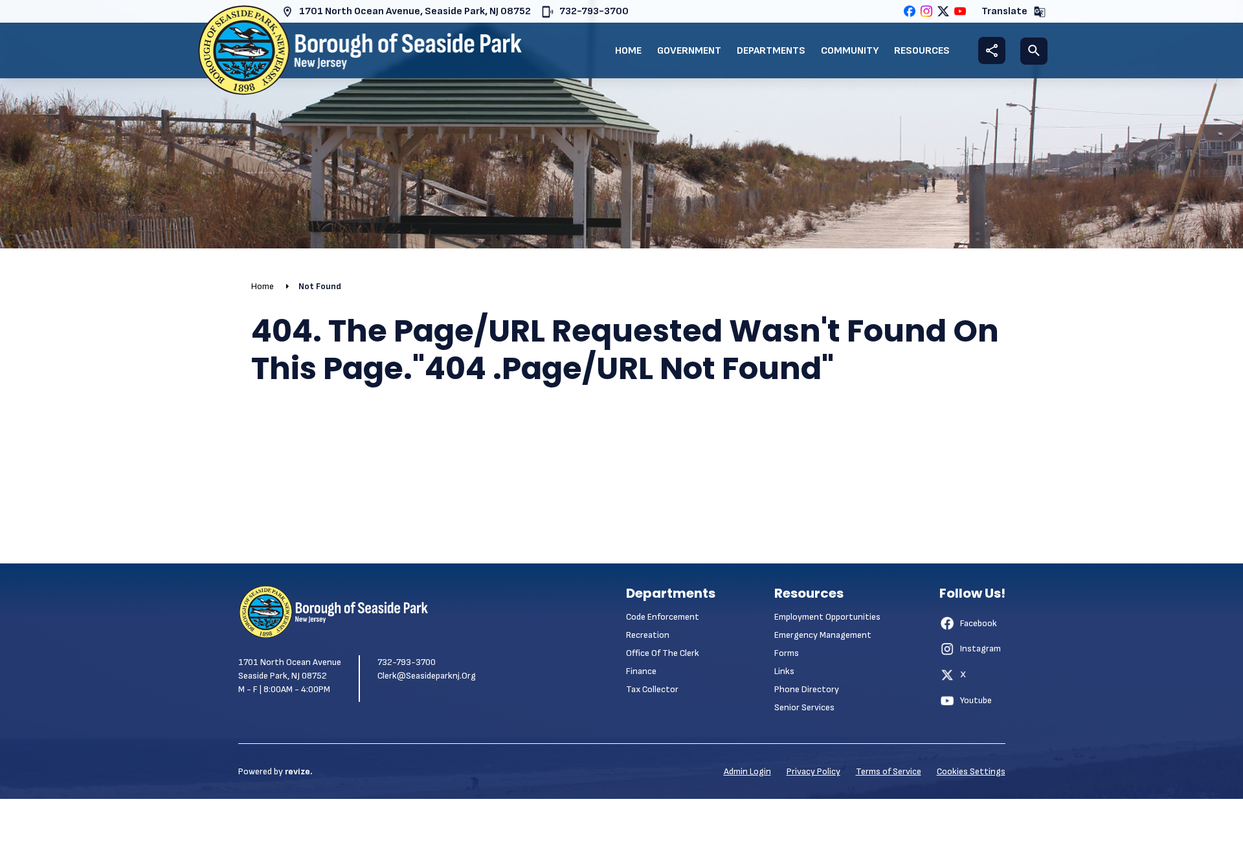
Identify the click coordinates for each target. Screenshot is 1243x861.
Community (850, 51)
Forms (786, 653)
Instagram (980, 648)
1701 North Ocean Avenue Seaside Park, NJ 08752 (289, 669)
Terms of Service (888, 771)
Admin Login (747, 771)
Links (784, 671)
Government (689, 51)
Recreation (647, 634)
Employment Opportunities (827, 616)
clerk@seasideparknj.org (426, 675)
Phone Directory (806, 689)
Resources (922, 51)
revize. (298, 771)
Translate (1004, 11)
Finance (641, 671)
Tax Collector (652, 689)
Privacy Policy (813, 771)
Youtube (976, 700)
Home (628, 51)
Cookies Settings (971, 771)
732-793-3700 (594, 11)
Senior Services (804, 707)
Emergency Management (822, 634)
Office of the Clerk (662, 653)
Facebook (978, 623)
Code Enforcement (662, 616)
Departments (771, 51)
